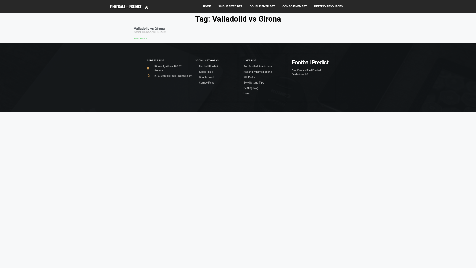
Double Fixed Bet (262, 6)
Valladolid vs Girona (149, 29)
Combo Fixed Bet (294, 6)
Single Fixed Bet (230, 6)
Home (207, 6)
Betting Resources (328, 6)
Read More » (140, 38)
